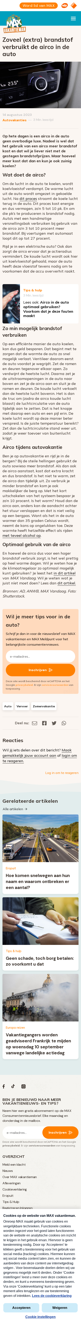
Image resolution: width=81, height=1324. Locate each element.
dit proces (28, 198)
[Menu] (73, 18)
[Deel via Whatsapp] (64, 723)
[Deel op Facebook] (44, 723)
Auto (8, 706)
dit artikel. (67, 583)
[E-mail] (34, 723)
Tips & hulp (32, 290)
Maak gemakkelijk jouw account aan (37, 753)
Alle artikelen (13, 809)
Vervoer (22, 706)
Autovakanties (14, 120)
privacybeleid (24, 684)
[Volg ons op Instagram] (23, 1087)
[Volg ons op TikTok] (13, 1087)
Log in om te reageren (62, 773)
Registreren (10, 1208)
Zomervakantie (44, 706)
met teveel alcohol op (21, 535)
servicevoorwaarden (55, 684)
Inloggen (26, 1208)
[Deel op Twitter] (54, 723)
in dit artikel (65, 573)
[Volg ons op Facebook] (3, 1087)
